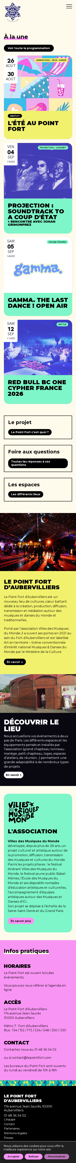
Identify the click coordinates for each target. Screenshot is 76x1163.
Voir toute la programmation (29, 48)
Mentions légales (15, 1133)
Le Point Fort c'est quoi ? (30, 432)
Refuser (34, 1156)
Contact (9, 1124)
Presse (8, 1138)
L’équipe (9, 1119)
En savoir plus (21, 921)
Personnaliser (56, 1156)
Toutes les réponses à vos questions (30, 463)
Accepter (13, 1156)
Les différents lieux (25, 494)
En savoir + (15, 662)
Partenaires (11, 1128)
